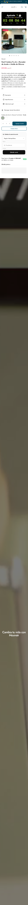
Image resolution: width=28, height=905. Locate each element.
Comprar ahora (14, 128)
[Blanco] (6, 118)
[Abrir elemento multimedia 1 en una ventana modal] (23, 31)
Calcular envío (14, 152)
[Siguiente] (26, 2)
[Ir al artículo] (9, 56)
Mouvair (3, 59)
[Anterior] (2, 2)
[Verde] (2, 118)
